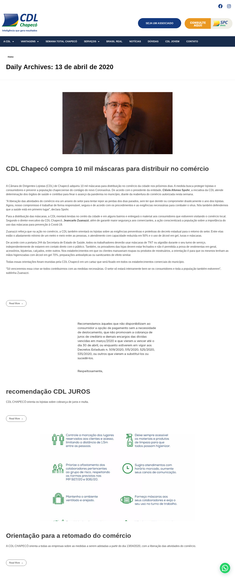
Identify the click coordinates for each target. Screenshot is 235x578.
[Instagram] (229, 6)
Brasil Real (114, 41)
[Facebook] (220, 6)
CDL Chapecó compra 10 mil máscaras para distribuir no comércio (107, 168)
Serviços (90, 41)
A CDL (7, 41)
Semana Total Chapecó (61, 41)
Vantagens (28, 41)
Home (11, 57)
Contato (192, 41)
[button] (225, 568)
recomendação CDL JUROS (48, 391)
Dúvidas (153, 41)
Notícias (135, 41)
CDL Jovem (172, 41)
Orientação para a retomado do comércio (68, 535)
